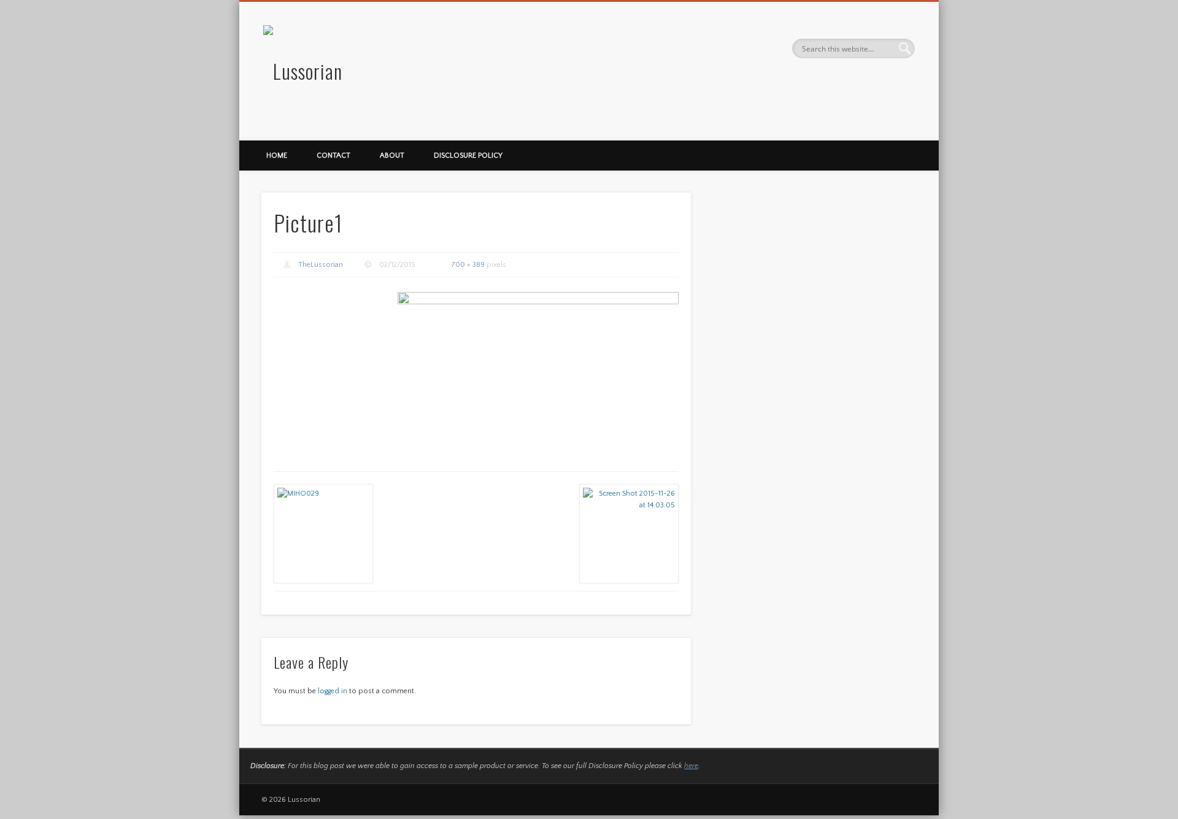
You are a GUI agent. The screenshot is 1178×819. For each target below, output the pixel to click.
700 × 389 (468, 265)
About (392, 156)
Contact (333, 156)
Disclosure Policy (468, 156)
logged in (332, 691)
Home (276, 156)
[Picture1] (538, 370)
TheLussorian (320, 265)
